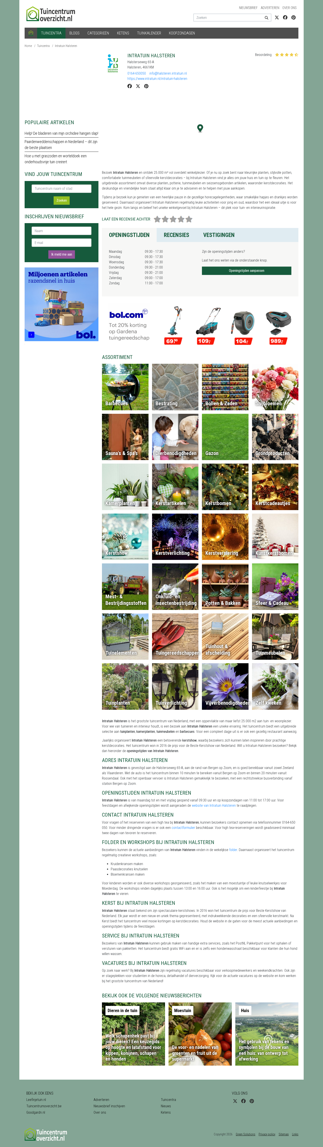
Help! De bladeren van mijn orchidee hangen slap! (61, 133)
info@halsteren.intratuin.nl (168, 73)
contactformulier (183, 828)
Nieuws (166, 1106)
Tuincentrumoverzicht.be (44, 1106)
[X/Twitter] (138, 86)
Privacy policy (267, 1134)
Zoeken (61, 200)
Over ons (289, 8)
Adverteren (270, 8)
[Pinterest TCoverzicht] (293, 18)
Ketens (123, 33)
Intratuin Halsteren (66, 46)
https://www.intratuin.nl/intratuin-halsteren (157, 79)
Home (28, 46)
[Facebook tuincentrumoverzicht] (285, 18)
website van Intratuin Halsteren (214, 805)
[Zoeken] (264, 18)
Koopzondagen (182, 33)
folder (233, 850)
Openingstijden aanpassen (246, 271)
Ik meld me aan (61, 254)
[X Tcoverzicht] (277, 18)
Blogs (74, 33)
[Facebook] (129, 86)
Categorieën (98, 33)
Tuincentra (51, 33)
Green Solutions (245, 1134)
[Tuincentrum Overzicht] (52, 13)
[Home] (31, 33)
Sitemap (284, 1134)
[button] (200, 128)
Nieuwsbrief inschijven (109, 1106)
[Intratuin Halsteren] (113, 64)
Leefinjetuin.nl (36, 1100)
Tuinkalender (149, 33)
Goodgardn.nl (35, 1112)
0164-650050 (136, 73)
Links (295, 1134)
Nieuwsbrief (248, 8)
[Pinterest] (146, 86)
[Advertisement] (61, 83)
